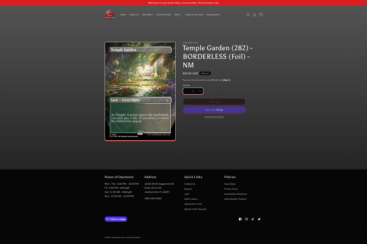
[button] (178, 15)
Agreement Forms (193, 204)
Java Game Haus (118, 237)
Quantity (186, 85)
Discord (188, 189)
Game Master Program (235, 199)
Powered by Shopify (132, 237)
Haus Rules (229, 184)
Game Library (191, 199)
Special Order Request (195, 209)
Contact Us (189, 184)
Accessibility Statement (235, 194)
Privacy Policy (231, 189)
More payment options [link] (214, 117)
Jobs (186, 194)
